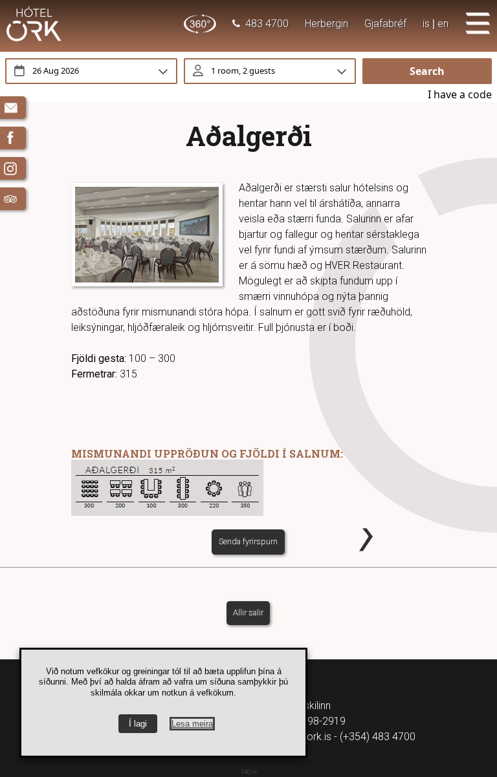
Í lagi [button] (138, 724)
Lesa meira (192, 724)
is (426, 23)
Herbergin (326, 23)
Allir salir (248, 612)
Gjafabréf (385, 23)
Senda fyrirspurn (248, 541)
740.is (249, 771)
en (442, 23)
